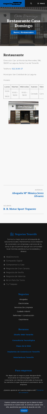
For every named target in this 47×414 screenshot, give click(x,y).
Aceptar (24, 410)
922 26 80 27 (17, 69)
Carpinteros (23, 319)
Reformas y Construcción (23, 315)
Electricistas (23, 303)
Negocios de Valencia (15, 276)
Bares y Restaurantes (24, 32)
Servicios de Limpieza (23, 307)
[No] (44, 407)
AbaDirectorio (12, 257)
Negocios (23, 294)
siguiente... (7, 206)
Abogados (23, 299)
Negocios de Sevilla (15, 272)
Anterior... (39, 190)
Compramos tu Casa (15, 265)
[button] (31, 3)
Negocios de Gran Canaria (17, 268)
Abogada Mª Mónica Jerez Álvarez (28, 194)
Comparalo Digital (14, 261)
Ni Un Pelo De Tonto (15, 280)
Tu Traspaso (11, 284)
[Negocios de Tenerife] (12, 3)
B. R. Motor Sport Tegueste (19, 209)
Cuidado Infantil (23, 311)
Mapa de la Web (23, 346)
